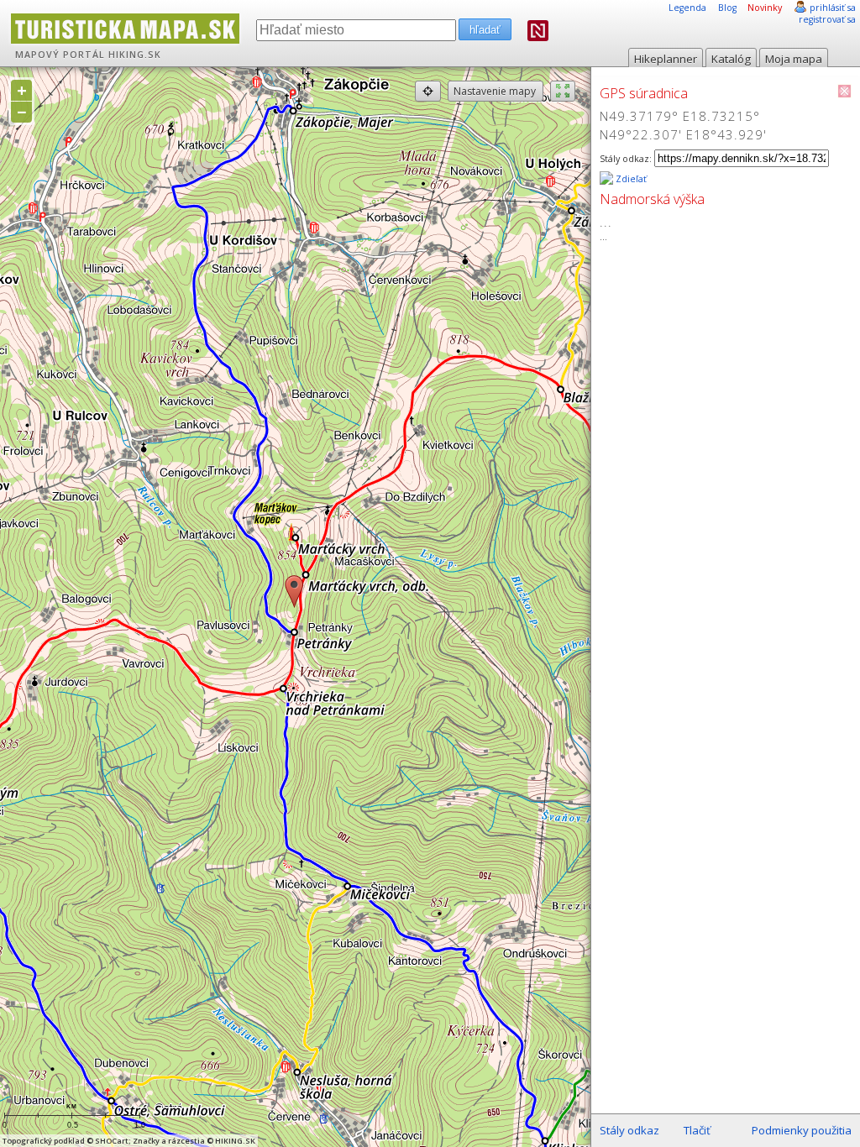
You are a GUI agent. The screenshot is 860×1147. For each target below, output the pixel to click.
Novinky (764, 7)
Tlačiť (697, 1130)
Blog (727, 7)
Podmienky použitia (802, 1130)
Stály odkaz (629, 1130)
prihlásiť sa (833, 7)
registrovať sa (827, 19)
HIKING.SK (134, 54)
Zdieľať (630, 179)
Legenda (687, 7)
